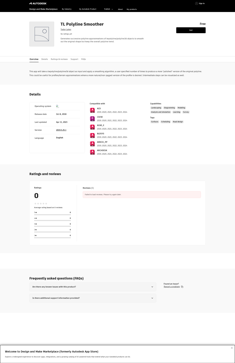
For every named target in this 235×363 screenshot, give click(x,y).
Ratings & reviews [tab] (59, 59)
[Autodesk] (38, 3)
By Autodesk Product (87, 9)
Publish (107, 9)
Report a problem (172, 286)
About (120, 9)
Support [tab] (74, 59)
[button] (92, 287)
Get (191, 30)
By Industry (66, 9)
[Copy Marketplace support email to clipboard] (182, 287)
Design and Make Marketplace (43, 9)
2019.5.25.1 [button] (61, 130)
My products (132, 9)
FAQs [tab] (83, 59)
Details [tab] (44, 59)
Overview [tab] (34, 59)
